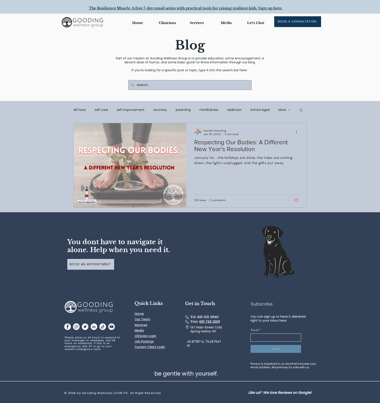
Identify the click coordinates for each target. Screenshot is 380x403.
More (282, 110)
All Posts (79, 110)
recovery (160, 110)
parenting (183, 110)
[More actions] (297, 132)
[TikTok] (102, 326)
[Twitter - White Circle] (85, 326)
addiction (234, 110)
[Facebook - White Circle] (67, 326)
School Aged (260, 110)
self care (101, 110)
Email (254, 330)
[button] (226, 23)
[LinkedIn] (94, 326)
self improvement (130, 110)
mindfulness (208, 110)
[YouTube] (111, 326)
